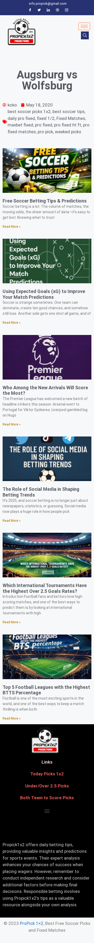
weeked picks (68, 131)
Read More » (12, 226)
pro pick (45, 131)
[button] (47, 811)
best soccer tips (68, 111)
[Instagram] (66, 10)
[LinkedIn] (48, 10)
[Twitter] (39, 10)
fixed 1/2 (46, 118)
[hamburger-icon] (84, 26)
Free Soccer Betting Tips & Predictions (45, 201)
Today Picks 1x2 (47, 773)
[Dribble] (57, 10)
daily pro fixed (21, 118)
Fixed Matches (70, 118)
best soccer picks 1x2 (29, 111)
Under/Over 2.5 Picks (47, 786)
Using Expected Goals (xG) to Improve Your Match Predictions (44, 294)
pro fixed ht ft (67, 124)
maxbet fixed (20, 124)
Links (47, 762)
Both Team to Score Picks (47, 797)
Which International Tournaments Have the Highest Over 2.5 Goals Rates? (45, 588)
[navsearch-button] (85, 35)
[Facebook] (30, 10)
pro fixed (43, 124)
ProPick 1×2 (31, 923)
